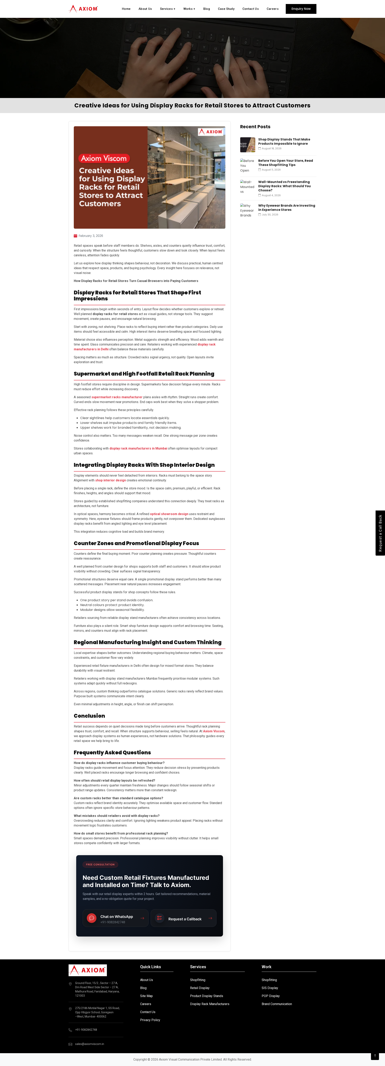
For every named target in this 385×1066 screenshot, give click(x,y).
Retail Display (200, 988)
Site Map (146, 996)
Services (167, 9)
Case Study (226, 9)
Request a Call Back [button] (380, 533)
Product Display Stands (206, 996)
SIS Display (270, 988)
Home (126, 9)
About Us (145, 9)
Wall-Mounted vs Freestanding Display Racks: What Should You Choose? (284, 186)
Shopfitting (197, 980)
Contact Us (250, 9)
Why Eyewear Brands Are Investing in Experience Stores (286, 207)
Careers (273, 9)
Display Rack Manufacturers (209, 1004)
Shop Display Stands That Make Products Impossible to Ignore (284, 141)
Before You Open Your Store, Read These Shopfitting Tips (285, 163)
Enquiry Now (301, 9)
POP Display (271, 996)
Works (189, 9)
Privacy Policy (150, 1020)
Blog (206, 9)
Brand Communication (277, 1004)
